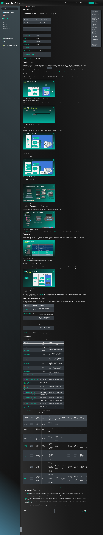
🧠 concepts (28, 6)
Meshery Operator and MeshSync (96, 29)
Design (29, 69)
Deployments (94, 21)
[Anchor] (34, 9)
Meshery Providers (27, 323)
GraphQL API (40, 151)
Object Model (94, 27)
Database (26, 498)
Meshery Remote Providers (29, 54)
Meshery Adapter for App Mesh (31, 403)
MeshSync (26, 38)
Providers (95, 25)
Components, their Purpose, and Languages (95, 19)
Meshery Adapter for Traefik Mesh (32, 379)
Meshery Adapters (27, 50)
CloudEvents (44, 50)
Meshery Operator (27, 35)
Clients (94, 24)
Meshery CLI (26, 44)
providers (46, 156)
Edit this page (95, 11)
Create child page (96, 12)
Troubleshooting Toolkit (34, 487)
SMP (46, 22)
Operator (26, 505)
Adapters (26, 493)
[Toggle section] (2, 12)
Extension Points (39, 55)
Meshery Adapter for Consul (31, 397)
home (24, 6)
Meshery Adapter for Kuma (31, 392)
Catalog (26, 496)
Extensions (27, 47)
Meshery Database (27, 25)
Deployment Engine (28, 501)
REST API (35, 151)
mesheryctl (42, 294)
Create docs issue (96, 14)
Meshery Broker (27, 350)
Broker (25, 41)
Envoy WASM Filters (27, 58)
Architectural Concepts (94, 45)
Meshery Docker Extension (95, 33)
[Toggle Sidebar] (21, 529)
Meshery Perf (26, 377)
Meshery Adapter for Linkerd (31, 389)
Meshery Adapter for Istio (30, 394)
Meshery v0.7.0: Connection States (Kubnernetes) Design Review (54, 487)
